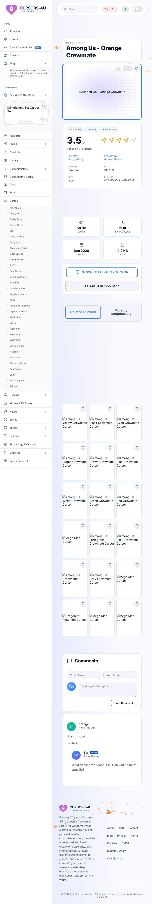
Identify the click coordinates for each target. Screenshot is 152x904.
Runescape (15, 369)
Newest (14, 39)
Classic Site (114, 858)
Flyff (12, 265)
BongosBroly (75, 159)
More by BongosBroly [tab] (120, 312)
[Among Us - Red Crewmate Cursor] (129, 500)
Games (14, 200)
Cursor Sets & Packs (21, 176)
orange (92, 129)
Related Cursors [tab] (83, 312)
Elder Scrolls (16, 253)
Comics (14, 160)
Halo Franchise (17, 288)
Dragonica (15, 242)
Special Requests (19, 461)
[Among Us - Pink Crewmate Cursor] (129, 539)
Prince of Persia (18, 363)
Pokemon (15, 357)
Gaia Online (16, 271)
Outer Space (109, 129)
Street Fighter (17, 380)
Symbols (14, 435)
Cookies (112, 843)
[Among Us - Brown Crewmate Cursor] (102, 461)
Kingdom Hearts (18, 294)
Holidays (14, 394)
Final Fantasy (17, 259)
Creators (15, 55)
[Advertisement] (102, 26)
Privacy (121, 835)
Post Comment (124, 703)
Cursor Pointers (19, 168)
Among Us (15, 207)
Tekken (13, 386)
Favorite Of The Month (22, 95)
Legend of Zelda (18, 311)
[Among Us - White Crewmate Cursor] (74, 500)
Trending (15, 31)
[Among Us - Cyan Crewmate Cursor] (129, 422)
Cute (12, 184)
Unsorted (15, 452)
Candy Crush (16, 225)
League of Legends (20, 305)
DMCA (126, 843)
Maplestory (16, 317)
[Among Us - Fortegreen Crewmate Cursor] (102, 539)
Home (69, 42)
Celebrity (15, 152)
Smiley (13, 419)
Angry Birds (16, 213)
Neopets (14, 351)
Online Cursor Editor (25, 47)
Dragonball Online (19, 248)
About (111, 828)
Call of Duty (16, 219)
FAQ (121, 828)
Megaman (15, 328)
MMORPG (15, 340)
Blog (12, 63)
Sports (13, 427)
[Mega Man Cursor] (74, 539)
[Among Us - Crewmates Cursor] (74, 578)
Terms (134, 835)
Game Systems (18, 276)
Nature (13, 411)
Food (13, 192)
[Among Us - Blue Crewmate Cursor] (129, 461)
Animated (15, 135)
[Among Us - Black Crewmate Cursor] (102, 422)
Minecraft (15, 334)
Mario (13, 323)
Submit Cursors (116, 850)
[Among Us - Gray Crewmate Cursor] (102, 578)
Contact (133, 828)
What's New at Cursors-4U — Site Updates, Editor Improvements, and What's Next (28, 73)
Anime (13, 143)
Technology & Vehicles (23, 444)
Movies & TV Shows (21, 403)
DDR (12, 230)
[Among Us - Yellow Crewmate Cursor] (74, 422)
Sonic (13, 374)
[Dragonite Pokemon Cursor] (74, 617)
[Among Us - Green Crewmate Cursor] (102, 500)
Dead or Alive (17, 236)
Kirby (12, 299)
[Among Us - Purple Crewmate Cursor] (74, 461)
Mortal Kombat (17, 346)
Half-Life (14, 282)
